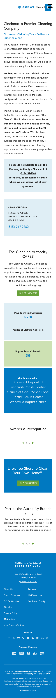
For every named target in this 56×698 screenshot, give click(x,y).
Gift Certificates (11, 601)
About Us (8, 589)
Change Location (44, 7)
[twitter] (14, 638)
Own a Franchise (12, 595)
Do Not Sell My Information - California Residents (28, 678)
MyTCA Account (35, 595)
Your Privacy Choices (14, 625)
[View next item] (33, 442)
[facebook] (9, 638)
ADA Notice (9, 619)
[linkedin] (42, 638)
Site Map (8, 607)
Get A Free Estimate (28, 483)
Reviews (32, 589)
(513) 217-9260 (28, 173)
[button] (50, 6)
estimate (42, 177)
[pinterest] (23, 638)
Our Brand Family (36, 601)
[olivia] (47, 638)
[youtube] (28, 638)
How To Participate (28, 293)
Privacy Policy (10, 613)
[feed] (33, 638)
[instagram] (37, 638)
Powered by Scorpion (28, 691)
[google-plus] (18, 638)
